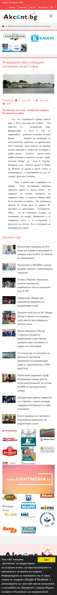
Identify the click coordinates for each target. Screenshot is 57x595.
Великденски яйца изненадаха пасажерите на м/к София (29, 26)
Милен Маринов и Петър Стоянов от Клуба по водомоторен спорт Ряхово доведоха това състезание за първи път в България (32, 339)
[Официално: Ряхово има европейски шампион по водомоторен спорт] (9, 300)
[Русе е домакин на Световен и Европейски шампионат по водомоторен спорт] (9, 418)
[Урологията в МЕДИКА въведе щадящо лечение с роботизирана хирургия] (9, 266)
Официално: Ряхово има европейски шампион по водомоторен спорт (30, 302)
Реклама (22, 7)
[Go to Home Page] (3, 26)
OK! (46, 560)
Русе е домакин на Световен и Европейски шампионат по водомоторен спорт (33, 420)
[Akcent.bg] (20, 16)
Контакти (43, 7)
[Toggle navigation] (51, 16)
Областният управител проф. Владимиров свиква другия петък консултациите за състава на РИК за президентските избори (34, 383)
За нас (32, 7)
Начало (12, 7)
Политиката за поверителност (31, 591)
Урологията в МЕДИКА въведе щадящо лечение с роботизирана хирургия (35, 269)
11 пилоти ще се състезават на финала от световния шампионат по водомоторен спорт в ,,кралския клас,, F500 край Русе (33, 361)
